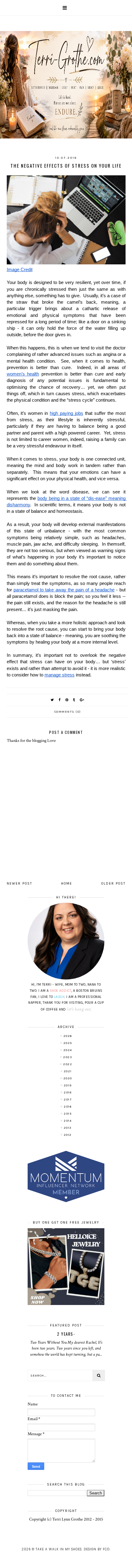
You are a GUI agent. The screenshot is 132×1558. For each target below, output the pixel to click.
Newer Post (19, 884)
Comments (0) (67, 712)
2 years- (66, 1334)
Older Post (113, 884)
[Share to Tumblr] (74, 700)
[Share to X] (52, 700)
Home (66, 884)
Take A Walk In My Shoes (59, 1549)
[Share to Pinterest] (67, 700)
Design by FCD (97, 1549)
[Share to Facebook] (60, 700)
